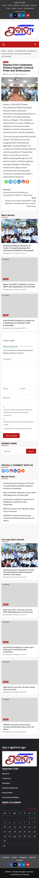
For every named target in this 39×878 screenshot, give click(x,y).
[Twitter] (15, 182)
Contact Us (6, 778)
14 (25, 827)
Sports (20, 8)
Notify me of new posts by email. (18, 428)
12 (15, 827)
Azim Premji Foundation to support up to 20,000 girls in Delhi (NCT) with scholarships (18, 501)
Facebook (5, 857)
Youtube (19, 860)
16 (34, 827)
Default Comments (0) (10, 346)
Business (34, 5)
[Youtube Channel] (19, 471)
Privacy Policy (7, 793)
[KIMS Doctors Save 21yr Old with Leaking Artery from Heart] (19, 672)
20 (20, 832)
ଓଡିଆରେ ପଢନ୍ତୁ (20, 11)
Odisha (9, 5)
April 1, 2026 (19, 74)
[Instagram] (23, 182)
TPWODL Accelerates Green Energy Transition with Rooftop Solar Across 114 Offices (18, 518)
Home (4, 5)
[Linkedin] (19, 182)
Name (6, 388)
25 (10, 836)
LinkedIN (32, 857)
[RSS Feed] (23, 471)
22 (29, 832)
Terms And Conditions (10, 797)
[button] (3, 44)
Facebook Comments (25, 346)
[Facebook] (10, 182)
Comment (7, 359)
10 (5, 827)
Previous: (17, 192)
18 (10, 832)
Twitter (14, 857)
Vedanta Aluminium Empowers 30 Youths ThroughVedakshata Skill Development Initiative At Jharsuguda (18, 248)
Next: (20, 202)
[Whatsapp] (6, 182)
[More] (27, 182)
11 (10, 827)
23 (34, 832)
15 (29, 827)
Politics (14, 8)
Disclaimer (6, 783)
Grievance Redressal (10, 788)
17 (5, 832)
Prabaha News (9, 74)
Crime (8, 8)
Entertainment (29, 8)
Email (23, 388)
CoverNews (14, 874)
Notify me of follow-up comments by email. (18, 423)
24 (5, 836)
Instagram (23, 857)
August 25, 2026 (19, 253)
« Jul (3, 846)
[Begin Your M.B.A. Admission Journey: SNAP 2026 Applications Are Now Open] (19, 270)
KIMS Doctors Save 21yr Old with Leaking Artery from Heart (18, 510)
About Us (5, 774)
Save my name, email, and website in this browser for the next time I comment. (18, 412)
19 (15, 832)
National (16, 5)
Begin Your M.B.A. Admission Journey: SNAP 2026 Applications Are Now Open (19, 494)
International (25, 5)
